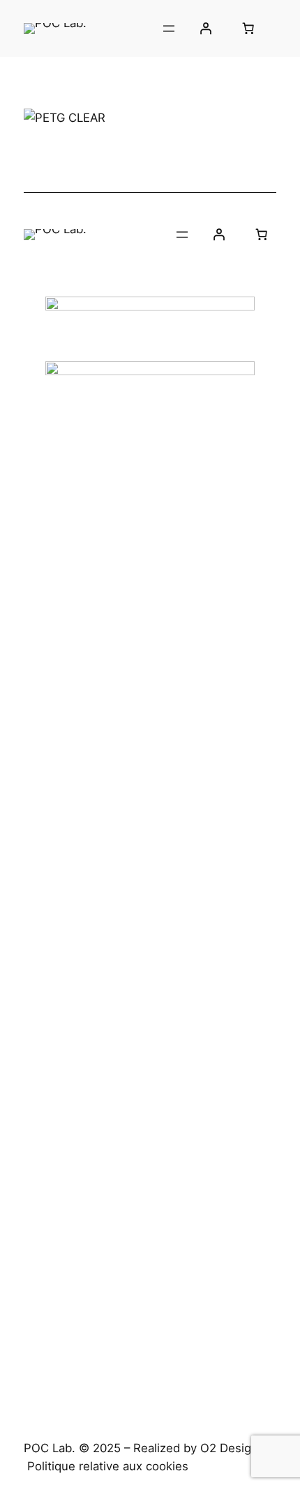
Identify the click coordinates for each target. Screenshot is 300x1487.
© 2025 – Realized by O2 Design (168, 1448)
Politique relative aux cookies (107, 1466)
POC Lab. (49, 1448)
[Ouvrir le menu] (168, 28)
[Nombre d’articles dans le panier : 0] (247, 28)
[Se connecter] (205, 28)
